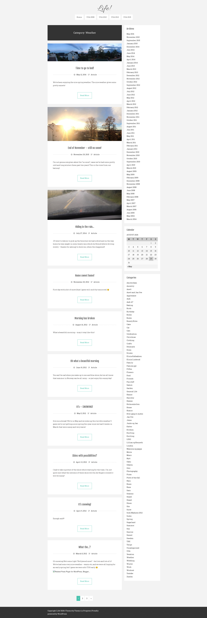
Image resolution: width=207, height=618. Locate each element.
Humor (130, 410)
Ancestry (130, 286)
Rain (129, 481)
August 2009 (131, 171)
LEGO (129, 439)
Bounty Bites (132, 321)
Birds (129, 308)
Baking (130, 305)
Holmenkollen (133, 404)
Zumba (129, 576)
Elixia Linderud (133, 359)
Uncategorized (133, 548)
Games (129, 385)
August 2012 (131, 88)
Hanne (129, 394)
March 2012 (131, 104)
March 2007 (131, 206)
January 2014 (132, 63)
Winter (130, 564)
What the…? (85, 547)
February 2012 (132, 107)
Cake (129, 324)
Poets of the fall (133, 478)
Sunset (129, 535)
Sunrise (130, 532)
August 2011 (131, 126)
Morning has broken (85, 318)
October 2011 (132, 120)
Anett (129, 289)
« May (129, 266)
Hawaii (130, 401)
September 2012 (133, 85)
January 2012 (132, 111)
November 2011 (133, 117)
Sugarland (131, 522)
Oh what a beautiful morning (84, 361)
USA (128, 551)
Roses (129, 484)
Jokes (129, 420)
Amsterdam (132, 283)
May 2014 (130, 56)
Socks (129, 516)
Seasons (130, 494)
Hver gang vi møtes (135, 414)
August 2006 (131, 209)
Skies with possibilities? (84, 455)
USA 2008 (90, 17)
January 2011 (132, 149)
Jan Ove (130, 417)
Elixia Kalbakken (134, 356)
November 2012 (133, 79)
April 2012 (131, 101)
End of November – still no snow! (84, 147)
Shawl (129, 497)
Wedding (130, 561)
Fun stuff (130, 382)
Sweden (130, 538)
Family (130, 363)
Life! (104, 8)
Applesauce (131, 296)
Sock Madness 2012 (135, 513)
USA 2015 (127, 17)
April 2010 (131, 165)
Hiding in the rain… (84, 226)
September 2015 (133, 40)
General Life (132, 391)
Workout (130, 570)
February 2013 (132, 72)
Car (128, 327)
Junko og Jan (132, 423)
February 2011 (132, 146)
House (129, 407)
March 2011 (131, 142)
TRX (128, 541)
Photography (132, 471)
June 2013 (131, 66)
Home (79, 17)
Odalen (130, 465)
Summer (130, 525)
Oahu (129, 462)
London (130, 446)
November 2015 (133, 37)
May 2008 (130, 193)
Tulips (129, 545)
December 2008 (133, 181)
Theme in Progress (82, 611)
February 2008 (132, 197)
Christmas (131, 337)
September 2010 (133, 162)
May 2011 (130, 136)
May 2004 (131, 216)
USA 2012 (115, 17)
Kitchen (130, 430)
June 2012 (131, 95)
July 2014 (130, 50)
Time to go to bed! (84, 68)
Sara (128, 490)
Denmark (131, 347)
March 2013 (131, 69)
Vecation (130, 554)
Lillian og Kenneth (135, 442)
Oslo (128, 468)
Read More (84, 95)
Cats (128, 331)
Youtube (130, 573)
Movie (129, 452)
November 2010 (133, 155)
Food (129, 375)
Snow (129, 509)
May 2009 (130, 174)
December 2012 (133, 75)
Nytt (128, 458)
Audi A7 (130, 302)
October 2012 (132, 82)
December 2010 (133, 152)
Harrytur (130, 398)
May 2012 (130, 98)
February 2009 (132, 178)
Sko (128, 506)
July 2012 (130, 91)
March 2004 (131, 219)
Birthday (130, 312)
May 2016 (130, 34)
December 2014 (133, 47)
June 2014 (131, 53)
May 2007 (131, 200)
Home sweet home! (84, 275)
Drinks (130, 353)
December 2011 (133, 114)
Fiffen (129, 369)
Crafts (129, 343)
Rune (129, 487)
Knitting (130, 433)
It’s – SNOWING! (84, 406)
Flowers (130, 372)
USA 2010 (103, 17)
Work (129, 567)
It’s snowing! (84, 504)
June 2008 (131, 190)
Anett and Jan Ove (134, 292)
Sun (128, 529)
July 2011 (130, 130)
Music (129, 455)
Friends (130, 378)
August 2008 (131, 187)
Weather (130, 557)
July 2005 (131, 213)
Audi (129, 299)
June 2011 (131, 133)
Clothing (130, 340)
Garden (130, 388)
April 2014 (131, 59)
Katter (129, 426)
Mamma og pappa (134, 449)
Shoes (129, 503)
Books (129, 315)
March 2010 (131, 168)
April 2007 (131, 203)
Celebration (132, 334)
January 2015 (132, 43)
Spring (129, 519)
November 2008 (133, 184)
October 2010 (132, 158)
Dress (129, 350)
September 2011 (133, 123)
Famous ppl (132, 366)
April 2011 (131, 139)
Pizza (129, 474)
